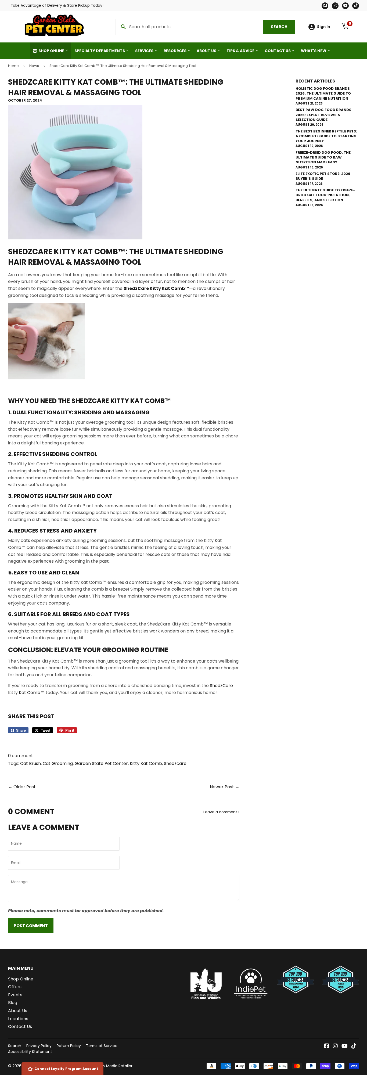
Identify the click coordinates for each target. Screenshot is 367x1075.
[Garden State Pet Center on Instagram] (335, 1046)
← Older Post (22, 787)
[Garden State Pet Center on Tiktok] (353, 1046)
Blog (12, 1003)
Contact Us (278, 50)
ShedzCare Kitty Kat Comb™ (121, 400)
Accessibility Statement (30, 1051)
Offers (14, 987)
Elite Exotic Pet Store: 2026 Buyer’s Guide (323, 176)
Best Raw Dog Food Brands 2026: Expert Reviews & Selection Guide (323, 114)
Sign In (323, 26)
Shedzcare (175, 763)
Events (15, 995)
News (34, 65)
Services (144, 50)
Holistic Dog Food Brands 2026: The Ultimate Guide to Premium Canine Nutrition (323, 93)
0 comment (20, 756)
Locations (18, 1019)
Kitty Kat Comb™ (89, 251)
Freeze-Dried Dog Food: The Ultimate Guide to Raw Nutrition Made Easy (323, 157)
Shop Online (51, 50)
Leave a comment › (221, 812)
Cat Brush (30, 763)
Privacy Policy (39, 1045)
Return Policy (69, 1045)
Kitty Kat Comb (146, 763)
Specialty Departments (100, 50)
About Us (207, 50)
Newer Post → (224, 787)
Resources (175, 50)
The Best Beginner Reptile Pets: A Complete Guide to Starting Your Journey (326, 136)
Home (13, 65)
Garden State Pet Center (101, 763)
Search (283, 27)
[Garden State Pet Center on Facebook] (326, 1046)
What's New (314, 50)
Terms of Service (101, 1045)
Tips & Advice (240, 50)
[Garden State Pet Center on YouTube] (344, 1046)
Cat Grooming (58, 763)
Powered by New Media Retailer (103, 1066)
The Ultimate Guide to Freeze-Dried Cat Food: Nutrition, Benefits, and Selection (325, 195)
